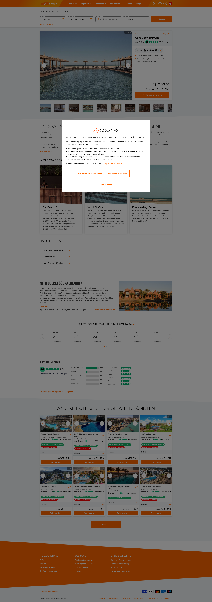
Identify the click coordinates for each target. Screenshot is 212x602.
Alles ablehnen (106, 185)
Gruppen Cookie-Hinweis (112, 164)
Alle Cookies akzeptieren (117, 173)
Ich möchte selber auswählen (90, 173)
